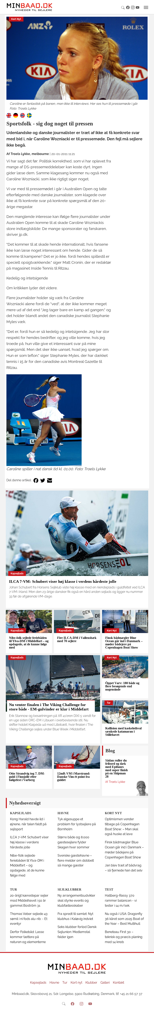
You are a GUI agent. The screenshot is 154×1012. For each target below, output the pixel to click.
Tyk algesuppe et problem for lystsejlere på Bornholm (77, 824)
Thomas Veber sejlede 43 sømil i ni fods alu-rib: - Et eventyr (29, 919)
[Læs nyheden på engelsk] (8, 115)
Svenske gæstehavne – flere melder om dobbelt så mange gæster (76, 860)
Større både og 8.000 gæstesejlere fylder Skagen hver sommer (73, 842)
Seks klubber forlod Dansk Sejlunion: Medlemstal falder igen (77, 932)
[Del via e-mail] (49, 480)
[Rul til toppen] (148, 1006)
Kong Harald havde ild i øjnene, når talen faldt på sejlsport (28, 824)
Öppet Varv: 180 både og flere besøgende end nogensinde (122, 686)
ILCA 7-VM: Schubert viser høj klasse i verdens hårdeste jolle (62, 581)
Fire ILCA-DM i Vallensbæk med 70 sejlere (76, 639)
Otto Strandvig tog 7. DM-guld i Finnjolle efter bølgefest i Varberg (27, 777)
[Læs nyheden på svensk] (29, 115)
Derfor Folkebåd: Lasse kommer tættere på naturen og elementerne (28, 937)
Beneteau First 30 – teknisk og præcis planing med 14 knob (123, 937)
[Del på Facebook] (35, 480)
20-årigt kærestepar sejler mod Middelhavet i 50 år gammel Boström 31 (29, 900)
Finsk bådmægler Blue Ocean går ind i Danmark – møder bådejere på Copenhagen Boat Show (124, 642)
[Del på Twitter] (42, 480)
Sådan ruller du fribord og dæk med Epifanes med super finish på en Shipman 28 (116, 768)
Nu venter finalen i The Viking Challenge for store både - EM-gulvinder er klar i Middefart (49, 706)
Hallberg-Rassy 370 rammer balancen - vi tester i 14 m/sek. (121, 900)
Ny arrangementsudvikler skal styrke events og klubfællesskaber (76, 900)
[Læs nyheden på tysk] (15, 115)
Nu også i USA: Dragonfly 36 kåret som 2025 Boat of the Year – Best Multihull (124, 919)
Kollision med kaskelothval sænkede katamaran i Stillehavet (123, 731)
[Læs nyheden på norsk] (22, 115)
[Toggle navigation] (146, 7)
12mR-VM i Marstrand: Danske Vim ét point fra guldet (73, 777)
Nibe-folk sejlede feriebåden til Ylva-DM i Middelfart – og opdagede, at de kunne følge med (29, 642)
